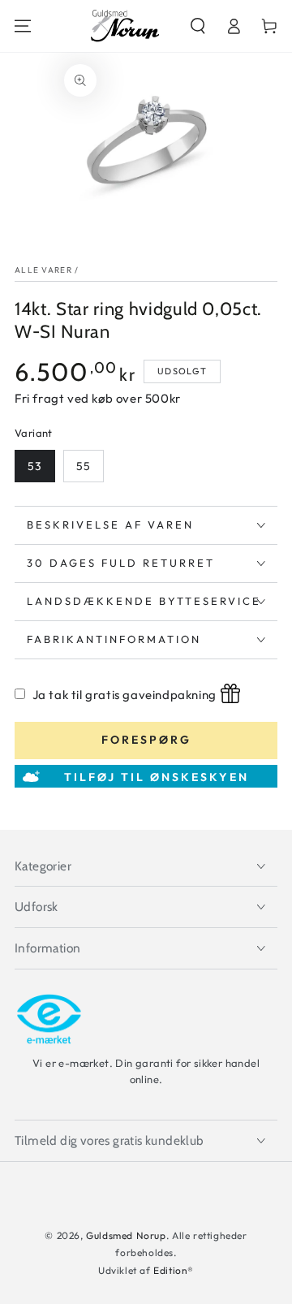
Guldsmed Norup (125, 1235)
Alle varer (43, 270)
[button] (198, 26)
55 (83, 466)
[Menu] (23, 26)
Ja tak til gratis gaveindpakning (124, 694)
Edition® (173, 1270)
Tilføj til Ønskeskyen (156, 777)
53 (35, 466)
